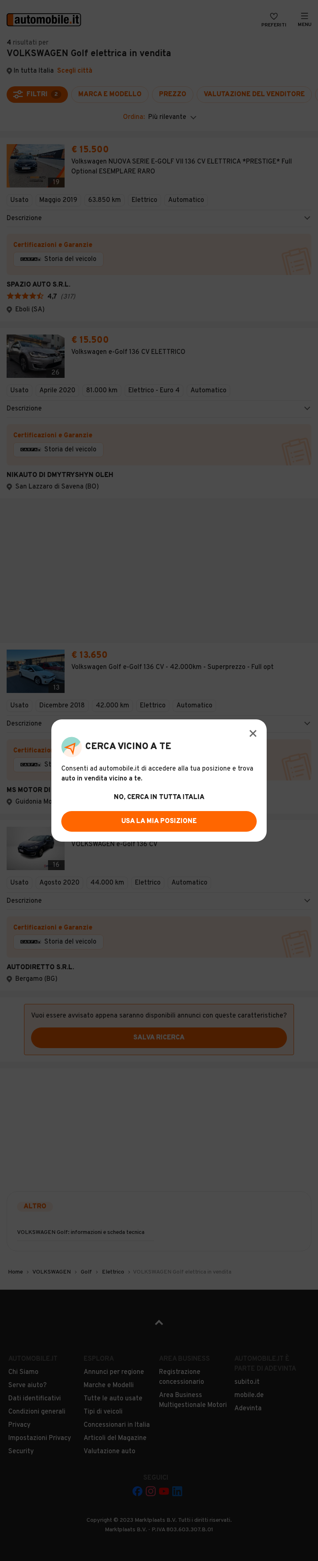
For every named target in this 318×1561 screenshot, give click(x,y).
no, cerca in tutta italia (159, 797)
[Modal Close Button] (253, 733)
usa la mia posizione (159, 821)
